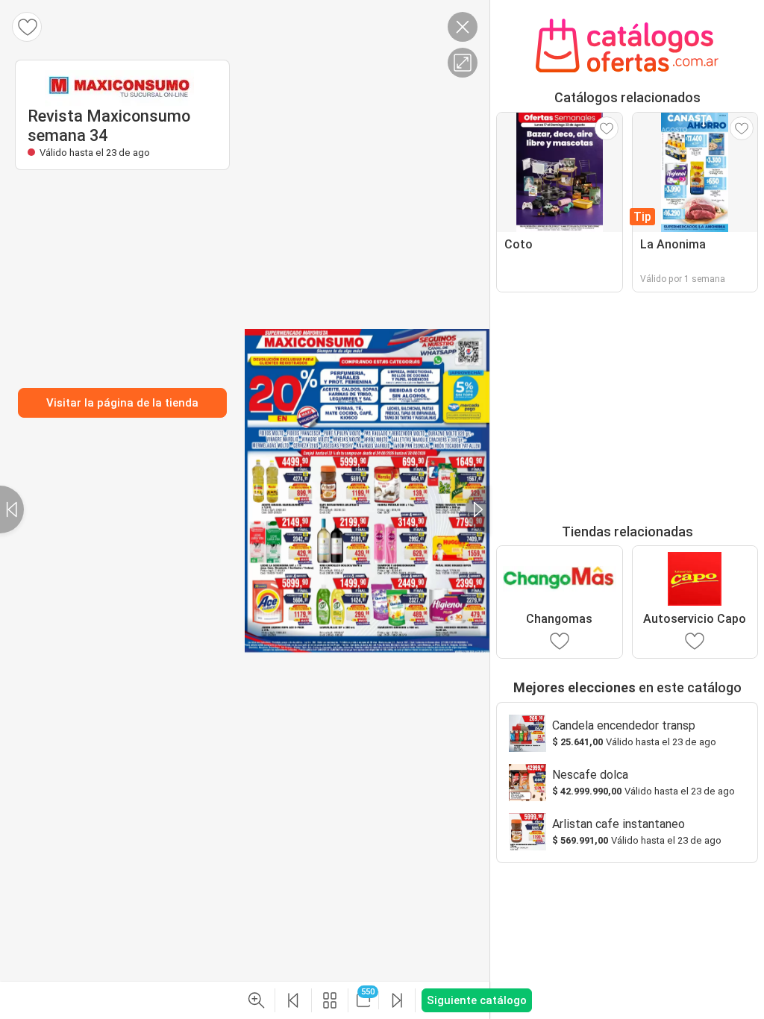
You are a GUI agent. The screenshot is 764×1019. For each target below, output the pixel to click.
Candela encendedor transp (623, 725)
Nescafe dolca (590, 775)
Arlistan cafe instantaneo (618, 824)
